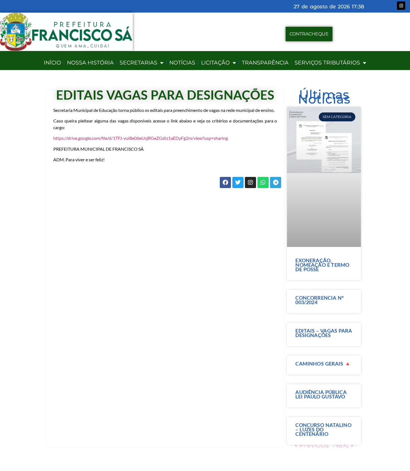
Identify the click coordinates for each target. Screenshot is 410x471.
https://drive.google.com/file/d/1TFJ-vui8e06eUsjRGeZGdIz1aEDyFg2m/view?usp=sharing (140, 138)
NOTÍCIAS (182, 62)
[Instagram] (401, 5)
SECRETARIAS (138, 62)
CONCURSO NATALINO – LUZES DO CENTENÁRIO (323, 429)
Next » (343, 445)
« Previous (312, 445)
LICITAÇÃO (215, 62)
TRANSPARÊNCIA (265, 62)
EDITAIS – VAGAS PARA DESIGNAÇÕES (323, 333)
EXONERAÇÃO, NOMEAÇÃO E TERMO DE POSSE (322, 264)
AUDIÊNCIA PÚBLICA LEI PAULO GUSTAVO (320, 394)
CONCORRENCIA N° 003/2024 (319, 300)
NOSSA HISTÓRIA (90, 62)
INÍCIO (52, 62)
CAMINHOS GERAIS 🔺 (323, 364)
